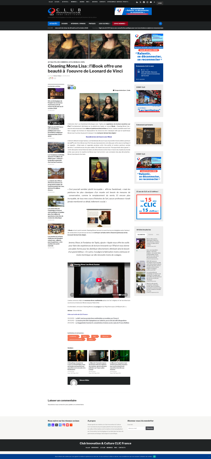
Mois (157, 234)
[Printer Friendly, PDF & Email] (52, 78)
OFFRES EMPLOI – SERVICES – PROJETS (117, 1)
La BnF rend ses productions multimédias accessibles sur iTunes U (97, 318)
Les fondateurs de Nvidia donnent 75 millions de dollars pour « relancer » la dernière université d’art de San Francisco (56, 158)
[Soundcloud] (154, 2)
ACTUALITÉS (53, 23)
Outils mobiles (74, 62)
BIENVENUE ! (95, 447)
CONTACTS (102, 1)
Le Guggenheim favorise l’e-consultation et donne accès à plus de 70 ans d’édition (102, 323)
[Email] (74, 88)
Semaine (150, 234)
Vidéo (82, 62)
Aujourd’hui (141, 234)
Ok (154, 456)
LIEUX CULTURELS (104, 23)
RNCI (87, 1)
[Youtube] (151, 2)
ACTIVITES (65, 1)
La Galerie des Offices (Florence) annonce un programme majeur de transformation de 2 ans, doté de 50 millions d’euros (56, 185)
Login (160, 3)
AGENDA (82, 1)
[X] (140, 2)
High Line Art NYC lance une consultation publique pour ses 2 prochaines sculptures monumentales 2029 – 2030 (115, 28)
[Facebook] (144, 2)
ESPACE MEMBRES (119, 23)
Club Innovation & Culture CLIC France (105, 443)
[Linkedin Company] (137, 2)
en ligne (98, 306)
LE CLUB (57, 1)
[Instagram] (147, 2)
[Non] (209, 456)
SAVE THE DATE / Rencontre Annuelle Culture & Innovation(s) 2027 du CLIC (150, 73)
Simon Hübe (57, 76)
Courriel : (130, 424)
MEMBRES (73, 1)
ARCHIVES (95, 1)
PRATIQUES (92, 23)
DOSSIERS (65, 23)
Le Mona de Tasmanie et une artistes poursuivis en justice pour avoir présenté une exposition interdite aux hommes (118, 366)
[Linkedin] (53, 425)
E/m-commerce (62, 62)
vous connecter (60, 404)
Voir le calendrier (140, 79)
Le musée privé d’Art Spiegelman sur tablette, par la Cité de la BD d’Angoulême (101, 320)
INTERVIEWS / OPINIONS (78, 23)
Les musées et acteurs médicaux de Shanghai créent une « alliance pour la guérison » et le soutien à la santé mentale (55, 241)
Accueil (51, 1)
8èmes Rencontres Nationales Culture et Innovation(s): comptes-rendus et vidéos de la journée (153, 242)
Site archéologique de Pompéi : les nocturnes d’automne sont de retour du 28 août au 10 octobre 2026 (55, 104)
